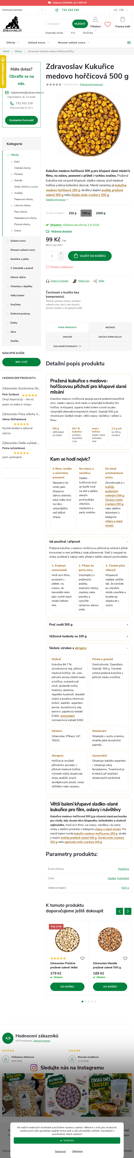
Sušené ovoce (18, 240)
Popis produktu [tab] (67, 327)
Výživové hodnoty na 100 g (68, 636)
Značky (14, 341)
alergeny (81, 648)
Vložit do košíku (93, 256)
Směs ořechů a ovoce (26, 186)
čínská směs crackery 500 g (90, 195)
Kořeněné (123, 878)
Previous (119, 911)
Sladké (112, 878)
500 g (125, 888)
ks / (21, 362)
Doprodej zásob (54, 32)
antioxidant (68, 716)
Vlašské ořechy (22, 168)
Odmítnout (77, 1151)
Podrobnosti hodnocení (91, 84)
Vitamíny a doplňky (21, 286)
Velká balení (17, 295)
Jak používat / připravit (64, 542)
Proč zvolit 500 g (60, 625)
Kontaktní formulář (21, 120)
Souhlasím (69, 1140)
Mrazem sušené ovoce (22, 250)
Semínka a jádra (19, 259)
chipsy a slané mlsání (108, 829)
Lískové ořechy (22, 205)
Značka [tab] (110, 336)
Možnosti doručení (61, 231)
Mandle (18, 180)
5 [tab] (95, 1001)
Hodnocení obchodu (12, 10)
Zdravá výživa (18, 277)
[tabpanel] (67, 958)
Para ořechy (20, 211)
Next (127, 911)
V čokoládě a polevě (21, 268)
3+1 (73, 32)
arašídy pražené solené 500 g (78, 838)
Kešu (17, 161)
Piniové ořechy (22, 224)
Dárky (13, 322)
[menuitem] (13, 42)
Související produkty (65, 346)
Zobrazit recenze (41, 1040)
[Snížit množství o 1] (61, 258)
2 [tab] (86, 1001)
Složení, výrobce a (68, 648)
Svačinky (88, 32)
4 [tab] (92, 1001)
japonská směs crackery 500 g (83, 842)
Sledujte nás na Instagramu (72, 1067)
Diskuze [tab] (67, 336)
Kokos (17, 230)
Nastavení (60, 1151)
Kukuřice (123, 869)
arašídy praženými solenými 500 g (114, 491)
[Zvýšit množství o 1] (61, 253)
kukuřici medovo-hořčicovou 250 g (95, 833)
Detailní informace (55, 199)
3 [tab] (89, 1001)
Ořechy (15, 155)
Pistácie (18, 174)
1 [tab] (82, 1001)
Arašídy (18, 193)
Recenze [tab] (110, 327)
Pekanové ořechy (23, 199)
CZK (121, 10)
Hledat (80, 24)
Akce (13, 332)
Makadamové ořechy (25, 218)
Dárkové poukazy (20, 313)
